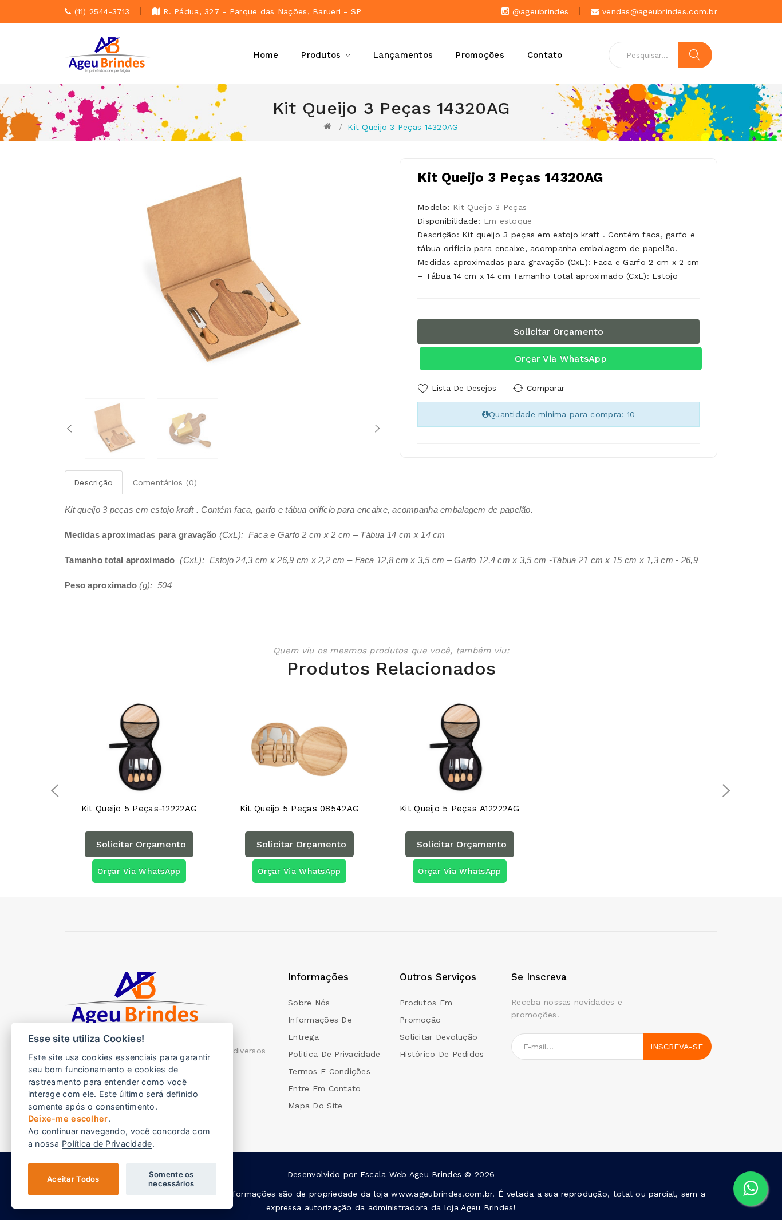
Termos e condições (329, 1071)
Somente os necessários (171, 1179)
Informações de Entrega (320, 1028)
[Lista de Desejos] (128, 785)
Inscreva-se (676, 1046)
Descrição (93, 482)
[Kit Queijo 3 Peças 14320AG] (115, 428)
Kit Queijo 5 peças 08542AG (299, 809)
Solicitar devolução (438, 1036)
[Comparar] (150, 785)
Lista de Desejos (464, 388)
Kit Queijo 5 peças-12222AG (139, 809)
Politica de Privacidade (334, 1054)
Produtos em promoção (426, 1011)
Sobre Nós (309, 1002)
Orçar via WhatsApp (561, 358)
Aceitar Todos (73, 1178)
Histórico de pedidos (442, 1054)
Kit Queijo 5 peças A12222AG (460, 809)
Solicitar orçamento (558, 331)
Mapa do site (315, 1105)
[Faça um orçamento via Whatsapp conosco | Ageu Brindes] (750, 1188)
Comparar (545, 388)
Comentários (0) (165, 482)
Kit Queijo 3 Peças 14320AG (402, 127)
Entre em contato (324, 1088)
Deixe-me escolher (68, 1119)
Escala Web (383, 1174)
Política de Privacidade (107, 1143)
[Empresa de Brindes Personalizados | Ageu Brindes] (136, 1000)
